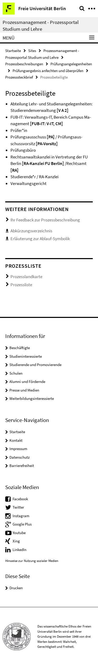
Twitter (18, 507)
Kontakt (15, 440)
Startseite (13, 50)
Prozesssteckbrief (19, 77)
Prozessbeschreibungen (24, 63)
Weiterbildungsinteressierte (31, 398)
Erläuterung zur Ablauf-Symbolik (40, 238)
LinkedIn (19, 549)
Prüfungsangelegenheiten (71, 63)
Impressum (18, 448)
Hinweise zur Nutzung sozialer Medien (31, 561)
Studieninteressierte (25, 356)
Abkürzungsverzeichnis (31, 231)
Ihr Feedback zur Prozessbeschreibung (45, 220)
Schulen (15, 373)
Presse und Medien (24, 390)
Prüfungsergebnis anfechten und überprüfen (48, 70)
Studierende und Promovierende (35, 364)
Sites (32, 50)
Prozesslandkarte (26, 276)
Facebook (20, 498)
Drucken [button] (16, 587)
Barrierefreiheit (21, 465)
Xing (16, 541)
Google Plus (22, 524)
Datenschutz (19, 457)
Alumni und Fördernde (27, 381)
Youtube (19, 532)
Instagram (21, 515)
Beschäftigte (19, 347)
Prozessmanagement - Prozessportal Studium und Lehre (41, 25)
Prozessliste (21, 284)
